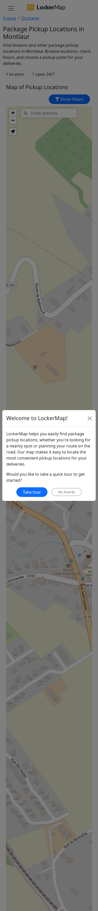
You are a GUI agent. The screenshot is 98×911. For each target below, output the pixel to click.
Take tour (32, 492)
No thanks (66, 492)
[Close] (90, 418)
